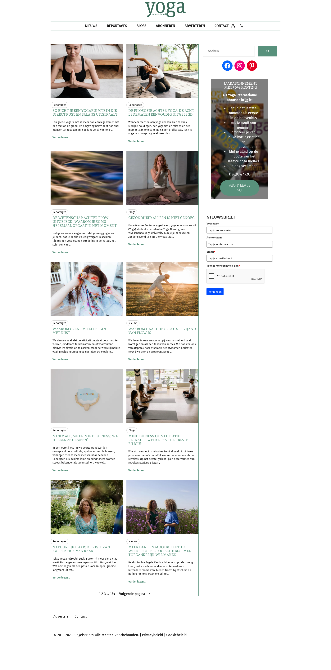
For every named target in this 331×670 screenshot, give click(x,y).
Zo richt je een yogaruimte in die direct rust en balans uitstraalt (84, 112)
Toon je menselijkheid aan (223, 265)
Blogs (132, 212)
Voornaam (212, 223)
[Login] (233, 25)
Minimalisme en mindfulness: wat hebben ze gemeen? (86, 438)
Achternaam (214, 237)
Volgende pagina (134, 594)
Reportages (59, 105)
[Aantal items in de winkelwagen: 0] (241, 25)
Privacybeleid (152, 635)
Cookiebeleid (176, 635)
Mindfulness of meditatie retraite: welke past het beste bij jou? (158, 440)
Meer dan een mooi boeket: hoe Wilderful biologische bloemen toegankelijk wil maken (160, 551)
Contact (81, 616)
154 (112, 594)
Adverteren (62, 616)
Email (210, 251)
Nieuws (133, 323)
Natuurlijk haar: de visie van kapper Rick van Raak (81, 549)
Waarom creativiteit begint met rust (80, 331)
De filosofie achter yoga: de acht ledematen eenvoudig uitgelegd (161, 112)
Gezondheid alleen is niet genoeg (161, 218)
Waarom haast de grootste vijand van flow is (162, 331)
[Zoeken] (267, 51)
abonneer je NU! (239, 187)
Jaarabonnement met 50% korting (240, 85)
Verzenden (215, 291)
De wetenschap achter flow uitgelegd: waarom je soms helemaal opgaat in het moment (84, 222)
